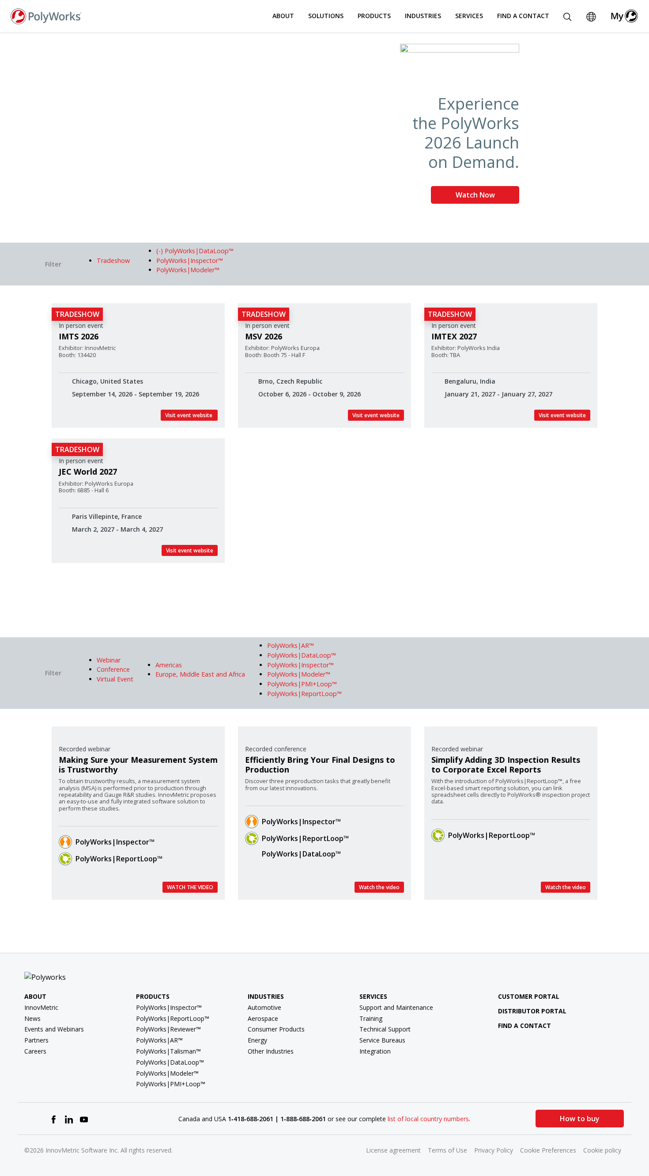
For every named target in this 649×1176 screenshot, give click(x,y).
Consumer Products (276, 1029)
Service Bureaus (382, 1040)
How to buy (580, 1118)
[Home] (46, 15)
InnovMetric (41, 1007)
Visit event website (189, 415)
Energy (257, 1040)
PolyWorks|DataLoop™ (301, 854)
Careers (35, 1051)
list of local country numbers (428, 1119)
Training (370, 1018)
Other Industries (271, 1051)
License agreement (393, 1150)
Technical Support (385, 1029)
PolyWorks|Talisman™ (168, 1051)
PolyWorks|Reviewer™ (168, 1029)
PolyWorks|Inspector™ (115, 842)
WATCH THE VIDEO (190, 887)
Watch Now (475, 195)
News (32, 1018)
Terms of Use (447, 1150)
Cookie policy (602, 1150)
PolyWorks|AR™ (159, 1040)
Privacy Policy (493, 1150)
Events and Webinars (54, 1029)
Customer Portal (528, 996)
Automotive (264, 1007)
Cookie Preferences (548, 1150)
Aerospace (263, 1018)
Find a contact (524, 1025)
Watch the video (379, 887)
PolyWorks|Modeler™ (167, 1073)
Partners (36, 1040)
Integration (375, 1051)
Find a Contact (523, 15)
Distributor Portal (532, 1011)
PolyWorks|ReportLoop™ (118, 859)
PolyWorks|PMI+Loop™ (170, 1084)
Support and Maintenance (396, 1007)
